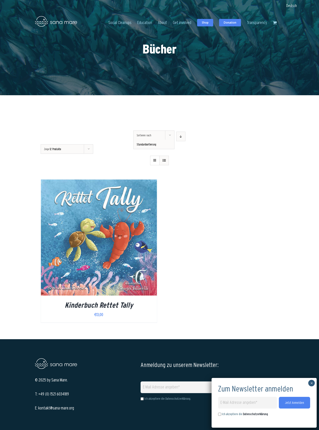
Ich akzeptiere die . (245, 414)
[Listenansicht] (164, 160)
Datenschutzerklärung (177, 398)
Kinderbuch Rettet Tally (99, 305)
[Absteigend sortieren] (180, 136)
